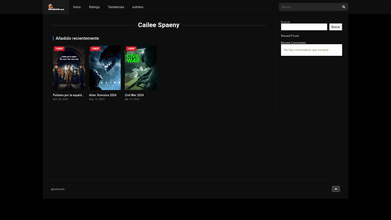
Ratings (94, 7)
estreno (137, 7)
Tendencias (116, 7)
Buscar (285, 22)
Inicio (77, 7)
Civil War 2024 (134, 95)
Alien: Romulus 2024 (102, 95)
